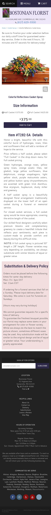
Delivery (25, 407)
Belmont (21, 474)
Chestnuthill (39, 477)
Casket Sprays (12, 28)
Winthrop (20, 489)
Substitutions (25, 410)
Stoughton (25, 487)
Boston (28, 474)
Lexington (44, 479)
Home (4, 28)
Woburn (28, 489)
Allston (6, 474)
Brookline (43, 474)
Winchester (11, 489)
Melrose (35, 482)
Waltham (33, 487)
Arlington (13, 474)
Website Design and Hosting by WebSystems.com (36, 510)
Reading (25, 484)
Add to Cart (25, 125)
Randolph (17, 484)
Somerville (7, 487)
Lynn (6, 482)
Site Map (25, 415)
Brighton (35, 474)
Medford (27, 482)
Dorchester (7, 479)
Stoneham (16, 487)
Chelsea (30, 477)
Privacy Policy (5, 512)
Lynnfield (12, 482)
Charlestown (21, 477)
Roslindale (40, 484)
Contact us (25, 405)
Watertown (43, 487)
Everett (16, 479)
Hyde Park (24, 479)
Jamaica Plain (34, 479)
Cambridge (11, 477)
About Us (25, 402)
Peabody (9, 484)
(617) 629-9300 (26, 22)
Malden (20, 482)
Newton (42, 482)
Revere (32, 484)
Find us (25, 389)
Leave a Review (25, 412)
